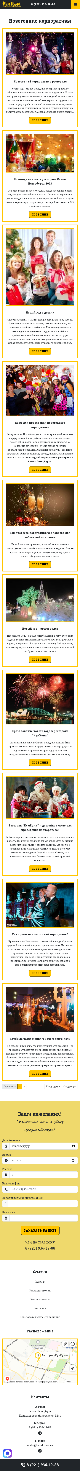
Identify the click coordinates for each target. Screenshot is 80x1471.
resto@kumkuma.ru (40, 1445)
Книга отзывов (40, 1299)
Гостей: (7, 1169)
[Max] (7, 1453)
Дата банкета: (11, 1140)
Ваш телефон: (11, 1183)
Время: (6, 1154)
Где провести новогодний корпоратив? (40, 934)
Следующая (69, 1086)
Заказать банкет (40, 1230)
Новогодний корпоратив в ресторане (40, 81)
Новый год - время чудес (40, 628)
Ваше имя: (9, 1212)
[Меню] (75, 4)
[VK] (40, 1451)
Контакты (40, 1308)
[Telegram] (40, 1433)
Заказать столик (40, 1290)
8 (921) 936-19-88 (43, 4)
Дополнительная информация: (22, 1198)
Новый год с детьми (40, 312)
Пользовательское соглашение (40, 1317)
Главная (40, 1281)
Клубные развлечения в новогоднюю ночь (40, 1039)
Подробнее (40, 120)
